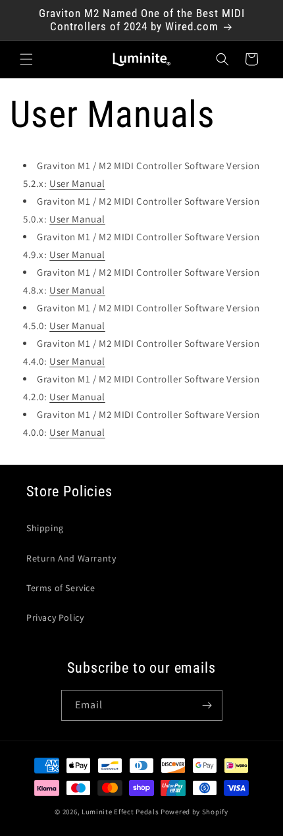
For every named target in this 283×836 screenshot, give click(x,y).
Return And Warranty (71, 558)
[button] (26, 59)
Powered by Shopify (194, 811)
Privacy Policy (55, 617)
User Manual (77, 183)
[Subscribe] (207, 705)
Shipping (45, 528)
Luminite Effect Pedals (120, 811)
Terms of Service (60, 588)
